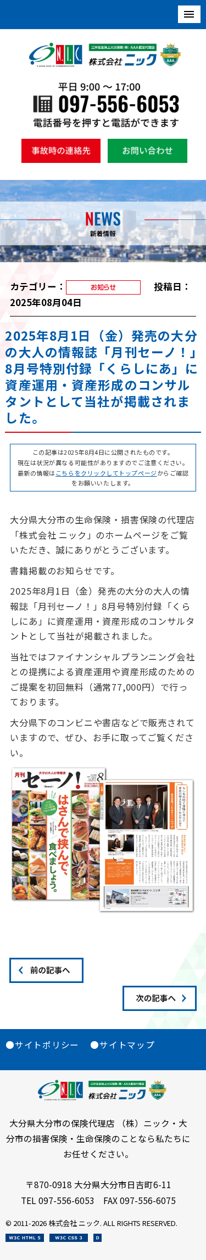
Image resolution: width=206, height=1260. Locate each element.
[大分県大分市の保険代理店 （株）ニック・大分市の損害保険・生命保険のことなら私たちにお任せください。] (106, 64)
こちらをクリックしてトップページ (106, 472)
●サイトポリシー (42, 1044)
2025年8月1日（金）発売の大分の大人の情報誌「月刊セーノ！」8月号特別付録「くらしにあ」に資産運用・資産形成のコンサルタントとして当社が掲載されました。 (101, 376)
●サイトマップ (122, 1044)
